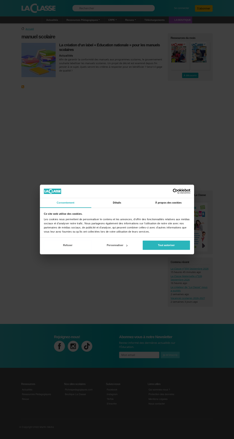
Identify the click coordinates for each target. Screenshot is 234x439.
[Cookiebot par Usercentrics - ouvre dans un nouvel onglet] (175, 191)
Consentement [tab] (65, 202)
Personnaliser (115, 245)
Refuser (67, 245)
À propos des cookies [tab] (168, 202)
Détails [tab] (117, 202)
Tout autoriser (166, 245)
